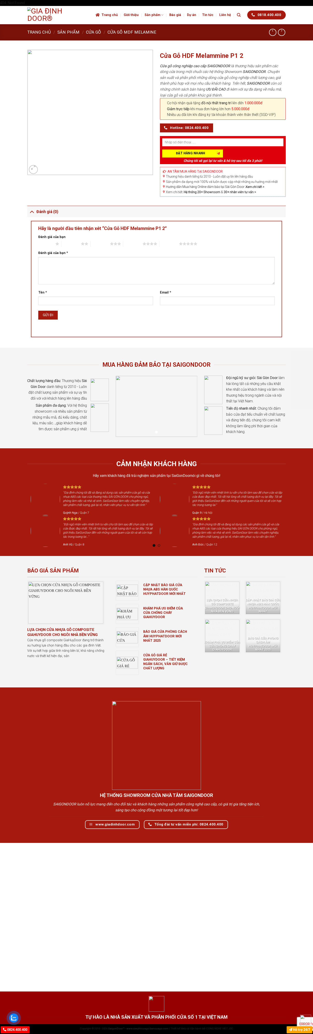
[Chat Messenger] (305, 1020)
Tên (42, 292)
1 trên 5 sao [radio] (45, 244)
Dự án (191, 15)
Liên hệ (225, 15)
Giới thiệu (131, 15)
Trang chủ (110, 15)
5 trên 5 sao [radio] (169, 244)
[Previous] (25, 515)
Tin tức (207, 15)
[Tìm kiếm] (239, 15)
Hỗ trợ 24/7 (301, 1030)
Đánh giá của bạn (52, 237)
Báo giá (175, 15)
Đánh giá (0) (47, 211)
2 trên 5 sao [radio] (71, 244)
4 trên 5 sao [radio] (133, 244)
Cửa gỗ (93, 32)
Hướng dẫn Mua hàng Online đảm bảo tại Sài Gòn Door (215, 187)
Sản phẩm (152, 15)
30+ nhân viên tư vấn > (240, 192)
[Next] (288, 515)
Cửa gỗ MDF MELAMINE (131, 32)
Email (165, 292)
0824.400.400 (16, 1030)
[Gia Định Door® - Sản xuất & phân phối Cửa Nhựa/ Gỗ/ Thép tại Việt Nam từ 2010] (58, 15)
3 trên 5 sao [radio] (100, 244)
